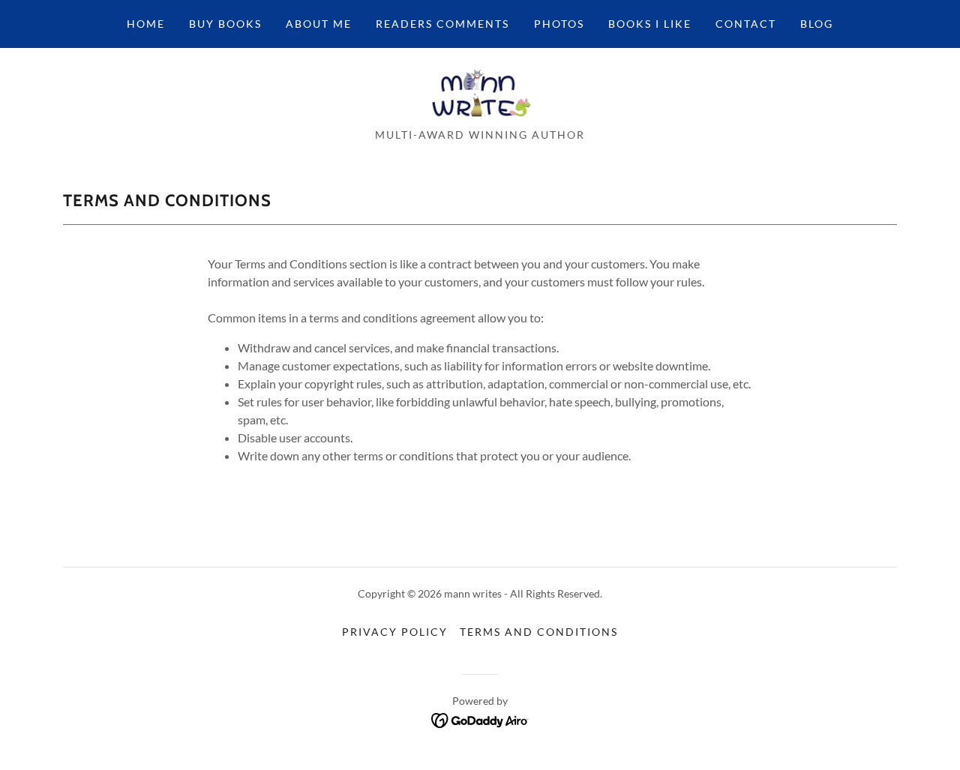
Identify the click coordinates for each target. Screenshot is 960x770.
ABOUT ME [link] (319, 23)
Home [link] (146, 23)
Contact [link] (746, 23)
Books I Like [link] (650, 23)
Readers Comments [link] (442, 23)
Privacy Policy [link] (395, 631)
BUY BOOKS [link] (225, 23)
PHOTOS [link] (559, 23)
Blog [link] (816, 23)
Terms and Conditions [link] (539, 631)
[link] (480, 92)
